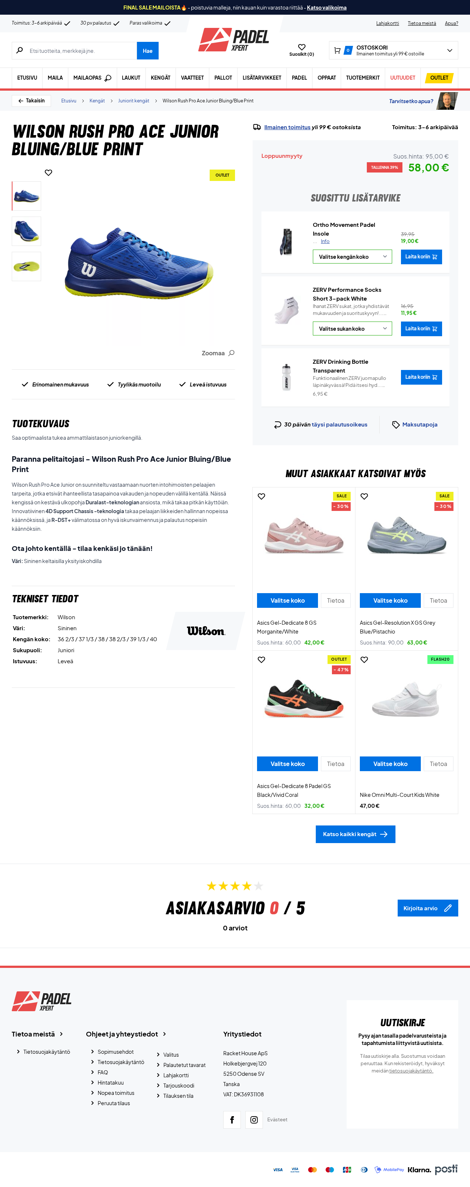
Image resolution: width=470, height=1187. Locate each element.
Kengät (160, 78)
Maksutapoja (420, 424)
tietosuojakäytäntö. (411, 1071)
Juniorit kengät (133, 101)
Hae (148, 50)
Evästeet (277, 1119)
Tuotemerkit (363, 78)
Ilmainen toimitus (287, 127)
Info (325, 241)
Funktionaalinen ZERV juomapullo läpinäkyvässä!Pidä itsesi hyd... (349, 382)
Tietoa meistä (422, 23)
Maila (55, 78)
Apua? (451, 23)
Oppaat (327, 78)
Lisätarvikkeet (262, 78)
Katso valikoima (327, 7)
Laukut (131, 78)
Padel (299, 78)
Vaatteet (192, 78)
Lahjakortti (387, 23)
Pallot (223, 78)
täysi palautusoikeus (340, 424)
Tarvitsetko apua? (411, 101)
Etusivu (27, 78)
